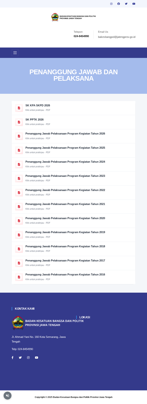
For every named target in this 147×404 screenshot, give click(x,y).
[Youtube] (37, 357)
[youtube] (133, 4)
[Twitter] (20, 357)
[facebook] (119, 4)
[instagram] (111, 4)
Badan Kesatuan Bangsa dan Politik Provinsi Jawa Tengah (82, 397)
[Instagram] (28, 357)
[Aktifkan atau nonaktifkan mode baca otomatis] (7, 396)
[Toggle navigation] (15, 52)
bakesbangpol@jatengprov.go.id (116, 36)
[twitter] (126, 4)
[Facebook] (12, 357)
